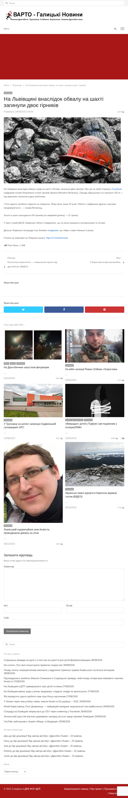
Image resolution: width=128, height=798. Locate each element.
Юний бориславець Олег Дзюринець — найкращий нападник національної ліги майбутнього (53, 706)
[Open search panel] (115, 28)
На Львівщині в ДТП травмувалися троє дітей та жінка (33, 686)
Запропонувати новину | (77, 789)
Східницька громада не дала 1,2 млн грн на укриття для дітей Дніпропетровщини (47, 660)
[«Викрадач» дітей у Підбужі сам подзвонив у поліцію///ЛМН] (94, 386)
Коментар (9, 566)
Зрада (12, 363)
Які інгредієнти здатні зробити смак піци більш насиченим (35, 696)
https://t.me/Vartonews (57, 238)
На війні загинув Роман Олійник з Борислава (91, 369)
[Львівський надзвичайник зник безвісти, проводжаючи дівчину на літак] (33, 444)
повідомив (53, 230)
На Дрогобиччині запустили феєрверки (26, 367)
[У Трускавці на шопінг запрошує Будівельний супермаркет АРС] (33, 386)
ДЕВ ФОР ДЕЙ (32, 789)
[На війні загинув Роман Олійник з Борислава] (94, 331)
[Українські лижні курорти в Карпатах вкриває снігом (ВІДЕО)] (94, 444)
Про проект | (96, 789)
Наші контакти (116, 793)
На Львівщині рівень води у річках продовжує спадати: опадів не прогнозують (45, 691)
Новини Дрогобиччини (74, 420)
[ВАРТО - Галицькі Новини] (64, 15)
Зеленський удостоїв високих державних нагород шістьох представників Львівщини (49, 716)
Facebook (117, 189)
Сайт (6, 617)
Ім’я (6, 605)
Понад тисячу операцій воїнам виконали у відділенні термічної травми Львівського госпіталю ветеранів (59, 670)
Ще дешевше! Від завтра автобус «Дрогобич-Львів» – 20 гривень (47, 736)
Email (69, 605)
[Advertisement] (64, 56)
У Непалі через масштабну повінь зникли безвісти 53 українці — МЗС (41, 701)
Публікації (8, 93)
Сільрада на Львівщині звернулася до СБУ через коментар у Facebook (42, 711)
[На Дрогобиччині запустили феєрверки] (33, 331)
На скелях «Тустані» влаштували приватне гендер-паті (33, 665)
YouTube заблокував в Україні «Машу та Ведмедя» (31, 721)
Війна (6, 363)
